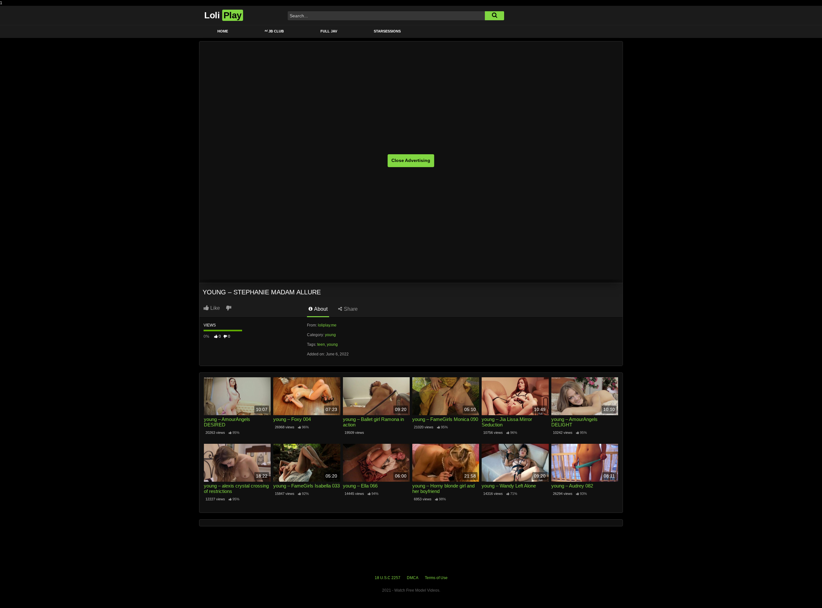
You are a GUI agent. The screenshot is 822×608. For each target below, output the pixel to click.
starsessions (387, 31)
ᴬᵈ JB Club (274, 31)
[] (494, 15)
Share (350, 309)
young (330, 335)
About (320, 309)
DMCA (412, 578)
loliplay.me (327, 325)
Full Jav (328, 31)
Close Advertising (410, 160)
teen (321, 344)
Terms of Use (436, 578)
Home (222, 31)
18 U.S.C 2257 (387, 578)
